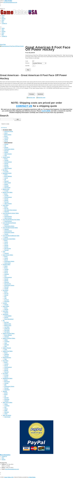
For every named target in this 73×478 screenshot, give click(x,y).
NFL (4, 320)
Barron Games (7, 134)
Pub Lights (6, 330)
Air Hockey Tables (7, 129)
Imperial (6, 147)
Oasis (5, 349)
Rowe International (8, 319)
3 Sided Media (31, 477)
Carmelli (6, 137)
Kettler (5, 410)
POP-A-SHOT (7, 182)
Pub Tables (7, 332)
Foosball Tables (6, 264)
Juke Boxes (5, 314)
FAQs (3, 458)
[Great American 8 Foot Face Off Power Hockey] (12, 46)
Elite (5, 384)
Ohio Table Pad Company (10, 210)
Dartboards (7, 328)
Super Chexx (7, 263)
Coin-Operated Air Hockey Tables (11, 213)
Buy (28, 69)
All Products (4, 127)
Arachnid (6, 224)
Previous (31, 94)
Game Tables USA (8, 477)
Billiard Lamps (7, 325)
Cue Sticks (6, 327)
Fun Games (5, 290)
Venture (6, 237)
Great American (8, 142)
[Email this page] (40, 97)
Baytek (6, 392)
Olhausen (6, 282)
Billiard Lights (6, 189)
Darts (4, 251)
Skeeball (6, 186)
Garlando (6, 229)
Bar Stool (6, 322)
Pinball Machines (7, 357)
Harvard (6, 144)
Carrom (6, 139)
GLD (5, 275)
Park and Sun (7, 248)
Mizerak (6, 370)
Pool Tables (5, 360)
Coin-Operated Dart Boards (9, 222)
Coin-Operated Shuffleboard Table (11, 235)
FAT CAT (6, 208)
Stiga (5, 346)
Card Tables (6, 205)
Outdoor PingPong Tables (9, 338)
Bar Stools (5, 170)
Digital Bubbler (7, 315)
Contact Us (4, 456)
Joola (5, 343)
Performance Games (9, 149)
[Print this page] (31, 97)
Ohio (5, 298)
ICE (5, 145)
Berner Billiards (8, 176)
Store (4, 44)
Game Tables (6, 306)
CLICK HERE (46, 111)
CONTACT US (24, 106)
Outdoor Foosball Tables (9, 333)
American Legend (8, 131)
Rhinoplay (6, 301)
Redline (6, 152)
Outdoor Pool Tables (8, 351)
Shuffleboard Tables (7, 378)
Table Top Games (7, 415)
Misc (5, 296)
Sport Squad (7, 187)
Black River (7, 381)
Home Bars (5, 311)
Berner (6, 136)
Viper (5, 155)
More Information (5, 454)
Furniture (5, 303)
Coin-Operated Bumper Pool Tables (11, 219)
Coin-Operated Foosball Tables (10, 227)
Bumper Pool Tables (7, 192)
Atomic (6, 133)
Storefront (40, 94)
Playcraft (6, 150)
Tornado (6, 234)
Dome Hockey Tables (8, 255)
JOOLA (6, 408)
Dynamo (6, 214)
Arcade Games (6, 157)
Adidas (6, 340)
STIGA (5, 413)
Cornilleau (6, 341)
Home (1, 44)
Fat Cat (6, 141)
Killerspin (6, 344)
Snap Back (7, 389)
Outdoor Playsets (7, 348)
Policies (3, 459)
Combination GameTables (9, 238)
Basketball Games (7, 173)
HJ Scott (6, 171)
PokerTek (6, 211)
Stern (5, 359)
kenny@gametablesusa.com (10, 2)
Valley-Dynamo (8, 153)
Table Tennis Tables (7, 402)
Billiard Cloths (7, 323)
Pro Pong (6, 299)
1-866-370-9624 (8, 0)
